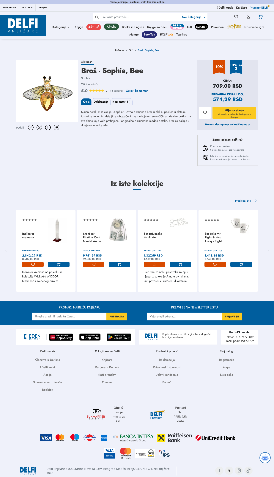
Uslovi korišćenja (167, 375)
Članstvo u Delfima (47, 360)
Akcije (47, 375)
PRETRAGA (117, 316)
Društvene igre (254, 27)
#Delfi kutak (48, 367)
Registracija (226, 360)
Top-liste (181, 34)
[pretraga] (97, 17)
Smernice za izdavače (47, 382)
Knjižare (107, 360)
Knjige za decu (157, 27)
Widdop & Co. (90, 84)
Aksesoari (86, 62)
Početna (119, 50)
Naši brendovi (107, 375)
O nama (107, 382)
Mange (134, 34)
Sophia (85, 78)
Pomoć (166, 382)
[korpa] (59, 264)
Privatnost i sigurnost (166, 367)
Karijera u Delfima (107, 367)
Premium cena (223, 94)
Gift (189, 27)
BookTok (149, 34)
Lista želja (226, 375)
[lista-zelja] (33, 264)
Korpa (226, 367)
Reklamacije (167, 360)
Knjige (79, 27)
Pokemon (217, 27)
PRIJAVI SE (232, 316)
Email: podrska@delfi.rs (239, 341)
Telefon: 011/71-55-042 (239, 337)
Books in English (133, 27)
